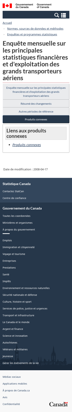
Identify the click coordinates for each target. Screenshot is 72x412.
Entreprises (9, 260)
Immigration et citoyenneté (19, 247)
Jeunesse (8, 356)
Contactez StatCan (13, 191)
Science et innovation (15, 335)
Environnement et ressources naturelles (26, 288)
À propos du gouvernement (19, 229)
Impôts (7, 281)
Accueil (7, 23)
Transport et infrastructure (18, 315)
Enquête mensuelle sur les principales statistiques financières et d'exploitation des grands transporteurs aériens (36, 91)
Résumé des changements (36, 103)
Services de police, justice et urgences (25, 308)
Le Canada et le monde (16, 322)
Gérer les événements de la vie (21, 363)
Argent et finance (13, 329)
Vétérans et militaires (15, 349)
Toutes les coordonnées (16, 216)
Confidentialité (11, 404)
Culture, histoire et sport (17, 301)
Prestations (9, 267)
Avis (5, 397)
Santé (6, 274)
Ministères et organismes (18, 222)
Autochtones (10, 342)
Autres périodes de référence (36, 111)
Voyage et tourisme (14, 254)
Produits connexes (36, 119)
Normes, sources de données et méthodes (35, 29)
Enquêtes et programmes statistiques (32, 34)
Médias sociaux (12, 376)
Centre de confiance (14, 198)
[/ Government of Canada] (27, 6)
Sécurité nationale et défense (20, 295)
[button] (36, 15)
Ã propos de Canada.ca (16, 390)
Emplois (7, 240)
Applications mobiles (15, 383)
